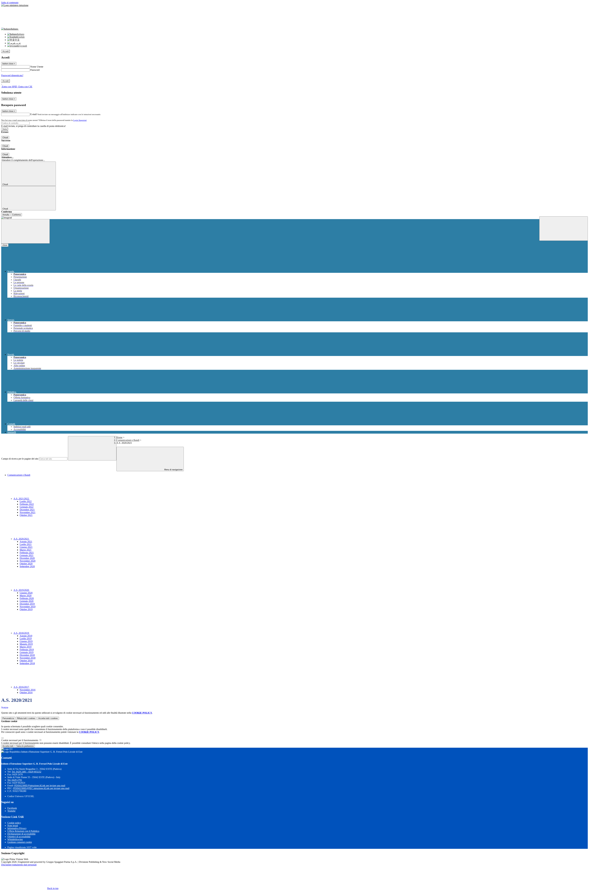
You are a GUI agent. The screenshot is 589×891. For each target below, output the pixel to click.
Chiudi (5, 137)
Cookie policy (14, 822)
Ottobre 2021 (26, 515)
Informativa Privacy (17, 828)
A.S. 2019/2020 (21, 590)
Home (119, 437)
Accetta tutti (48, 718)
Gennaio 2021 (26, 555)
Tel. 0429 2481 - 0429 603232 (26, 771)
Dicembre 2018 (27, 655)
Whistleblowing (15, 839)
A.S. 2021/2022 (21, 498)
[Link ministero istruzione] (14, 5)
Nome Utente (36, 66)
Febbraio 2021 (27, 552)
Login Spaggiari (80, 120)
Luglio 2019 (26, 638)
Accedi (5, 51)
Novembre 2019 (27, 606)
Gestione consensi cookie (19, 842)
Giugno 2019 (26, 641)
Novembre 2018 (27, 658)
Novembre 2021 (27, 512)
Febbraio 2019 (27, 649)
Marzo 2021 (25, 550)
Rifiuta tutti (26, 718)
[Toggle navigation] (25, 231)
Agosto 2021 (26, 541)
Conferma (16, 215)
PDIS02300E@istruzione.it (39, 785)
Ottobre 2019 (26, 609)
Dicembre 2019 (27, 604)
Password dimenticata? (12, 75)
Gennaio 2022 (26, 507)
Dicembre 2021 (27, 509)
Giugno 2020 (26, 592)
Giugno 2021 (26, 547)
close (4, 245)
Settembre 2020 (27, 566)
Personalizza (8, 718)
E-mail (33, 114)
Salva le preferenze (25, 746)
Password (35, 70)
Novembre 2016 (27, 689)
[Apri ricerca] (563, 228)
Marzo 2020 (25, 595)
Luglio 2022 (26, 501)
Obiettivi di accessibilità (18, 836)
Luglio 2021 (26, 544)
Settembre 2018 (27, 663)
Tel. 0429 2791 (14, 780)
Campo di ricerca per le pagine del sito (19, 458)
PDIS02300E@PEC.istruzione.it (41, 788)
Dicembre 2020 (27, 558)
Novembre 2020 (27, 561)
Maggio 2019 (26, 644)
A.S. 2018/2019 (21, 633)
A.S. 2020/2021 (21, 538)
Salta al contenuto (9, 2)
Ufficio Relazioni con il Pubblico (23, 831)
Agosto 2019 (26, 635)
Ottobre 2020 (26, 563)
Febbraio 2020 (27, 598)
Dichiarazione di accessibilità (21, 834)
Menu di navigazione (173, 469)
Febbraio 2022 (27, 504)
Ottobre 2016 (26, 692)
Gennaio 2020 (26, 601)
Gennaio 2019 (26, 652)
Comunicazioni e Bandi (127, 440)
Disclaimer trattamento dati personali (19, 864)
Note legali (12, 825)
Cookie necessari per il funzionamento (20, 740)
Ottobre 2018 (26, 660)
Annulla (5, 215)
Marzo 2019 (25, 647)
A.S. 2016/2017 (21, 687)
